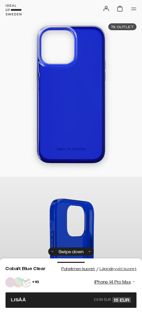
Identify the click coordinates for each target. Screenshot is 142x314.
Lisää (70, 300)
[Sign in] (106, 8)
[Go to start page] (13, 9)
